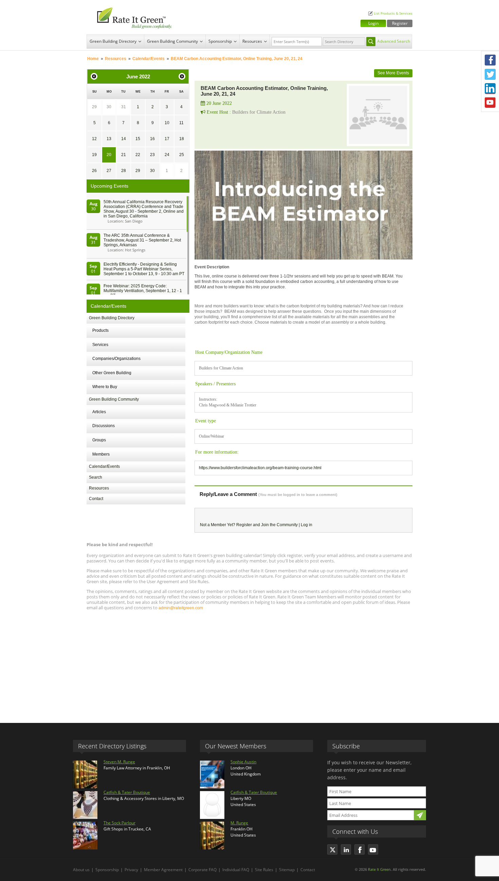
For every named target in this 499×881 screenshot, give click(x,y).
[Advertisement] (249, 663)
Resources (252, 41)
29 (94, 106)
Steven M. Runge (119, 762)
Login (373, 23)
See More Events (393, 73)
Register (400, 23)
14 (123, 138)
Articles (99, 411)
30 (109, 106)
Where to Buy (104, 386)
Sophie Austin (243, 762)
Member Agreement (163, 870)
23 (152, 154)
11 (181, 122)
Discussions (103, 425)
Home (93, 58)
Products (100, 330)
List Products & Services (393, 13)
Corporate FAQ (202, 870)
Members (101, 454)
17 (167, 138)
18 (181, 138)
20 (109, 154)
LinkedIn (490, 88)
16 (152, 138)
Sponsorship (220, 41)
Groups (99, 440)
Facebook (490, 60)
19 (94, 154)
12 (94, 138)
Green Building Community (172, 41)
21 (123, 154)
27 (109, 170)
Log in (306, 524)
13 (109, 138)
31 (123, 106)
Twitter (490, 74)
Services (100, 344)
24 (167, 154)
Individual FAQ (235, 870)
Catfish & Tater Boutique (127, 792)
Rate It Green (379, 869)
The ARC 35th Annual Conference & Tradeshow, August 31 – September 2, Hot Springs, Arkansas (142, 240)
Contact (96, 498)
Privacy (131, 870)
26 (94, 170)
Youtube (490, 102)
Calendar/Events (148, 58)
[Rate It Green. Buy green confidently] (131, 17)
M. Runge (239, 823)
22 (137, 154)
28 (123, 170)
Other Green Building (111, 372)
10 (167, 122)
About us (81, 870)
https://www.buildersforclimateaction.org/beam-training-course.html (260, 467)
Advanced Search (393, 41)
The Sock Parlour (119, 823)
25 (181, 154)
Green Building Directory (113, 41)
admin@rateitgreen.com (181, 608)
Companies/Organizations (116, 358)
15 (137, 138)
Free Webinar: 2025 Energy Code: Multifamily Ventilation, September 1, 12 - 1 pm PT (143, 291)
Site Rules (264, 870)
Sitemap (287, 870)
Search (95, 477)
